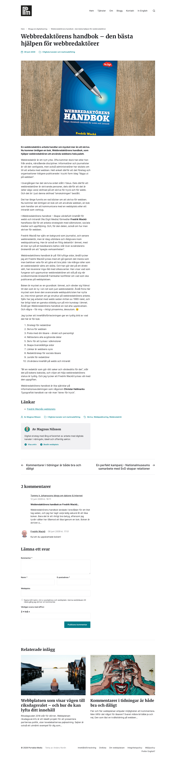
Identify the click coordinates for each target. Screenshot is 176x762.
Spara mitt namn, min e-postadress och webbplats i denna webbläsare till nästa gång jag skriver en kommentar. (55, 601)
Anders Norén (60, 747)
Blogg (119, 11)
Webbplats (25, 588)
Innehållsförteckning (87, 747)
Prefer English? (148, 751)
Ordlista (102, 747)
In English (143, 11)
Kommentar (26, 558)
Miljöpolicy (150, 747)
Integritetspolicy (135, 747)
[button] (154, 10)
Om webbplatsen (117, 747)
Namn (24, 577)
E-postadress (63, 577)
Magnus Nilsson (34, 417)
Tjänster (101, 11)
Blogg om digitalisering (37, 29)
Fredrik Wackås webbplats (41, 409)
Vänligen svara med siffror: (32, 607)
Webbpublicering (101, 417)
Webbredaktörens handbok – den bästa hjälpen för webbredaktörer (78, 29)
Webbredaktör (115, 417)
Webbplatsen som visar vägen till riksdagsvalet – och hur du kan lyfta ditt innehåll (53, 705)
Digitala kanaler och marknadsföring (59, 52)
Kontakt (130, 11)
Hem (91, 11)
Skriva (90, 417)
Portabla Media (35, 747)
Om (111, 11)
